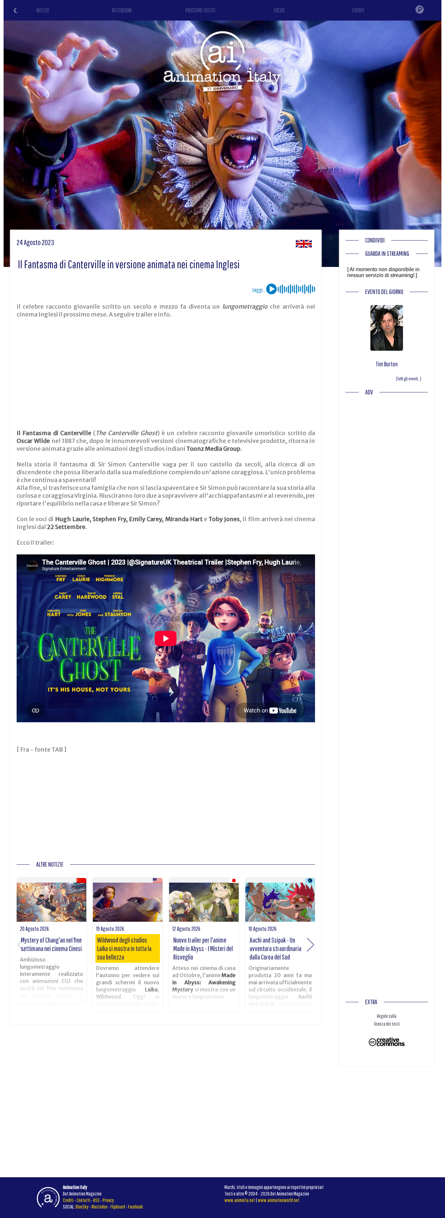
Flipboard (117, 1207)
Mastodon (100, 1207)
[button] (310, 945)
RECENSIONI (122, 10)
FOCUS (279, 10)
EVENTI (358, 10)
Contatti (83, 1200)
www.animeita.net (239, 1200)
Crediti (68, 1200)
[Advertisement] (166, 373)
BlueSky (82, 1207)
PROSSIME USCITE (200, 10)
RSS (96, 1200)
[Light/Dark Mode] (16, 11)
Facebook (135, 1207)
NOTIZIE (43, 10)
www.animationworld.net (278, 1200)
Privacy (108, 1200)
